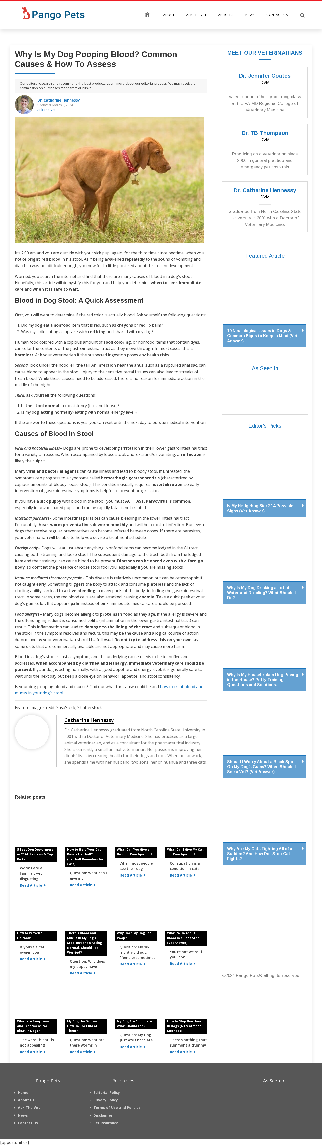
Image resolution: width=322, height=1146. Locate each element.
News (250, 14)
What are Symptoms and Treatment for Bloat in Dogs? (33, 1026)
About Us (26, 1100)
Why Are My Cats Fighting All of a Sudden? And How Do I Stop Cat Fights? (259, 854)
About (169, 14)
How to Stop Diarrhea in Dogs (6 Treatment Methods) (184, 1026)
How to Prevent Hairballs (29, 935)
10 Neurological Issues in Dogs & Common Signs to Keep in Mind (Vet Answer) (262, 336)
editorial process (154, 83)
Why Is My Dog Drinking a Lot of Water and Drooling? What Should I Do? (261, 593)
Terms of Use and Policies (117, 1107)
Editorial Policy (106, 1092)
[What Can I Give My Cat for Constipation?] (186, 829)
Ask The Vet (196, 14)
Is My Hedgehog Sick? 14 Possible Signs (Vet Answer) (260, 508)
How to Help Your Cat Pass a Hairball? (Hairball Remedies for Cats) (85, 856)
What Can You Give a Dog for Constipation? (134, 851)
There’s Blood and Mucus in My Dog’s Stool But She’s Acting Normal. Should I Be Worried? (84, 943)
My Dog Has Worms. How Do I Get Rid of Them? (83, 1026)
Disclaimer (102, 1115)
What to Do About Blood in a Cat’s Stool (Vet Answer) (183, 938)
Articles (225, 14)
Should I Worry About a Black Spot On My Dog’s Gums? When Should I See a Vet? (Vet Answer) (261, 767)
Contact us (277, 14)
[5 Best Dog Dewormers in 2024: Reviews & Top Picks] (36, 829)
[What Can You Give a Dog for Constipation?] (136, 829)
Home (147, 14)
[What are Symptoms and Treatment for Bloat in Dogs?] (36, 1000)
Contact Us (28, 1122)
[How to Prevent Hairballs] (36, 912)
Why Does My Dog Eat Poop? (134, 935)
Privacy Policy (105, 1100)
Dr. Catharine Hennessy (58, 100)
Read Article (31, 885)
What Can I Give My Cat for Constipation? (185, 851)
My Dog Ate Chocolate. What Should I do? (135, 1023)
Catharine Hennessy (89, 720)
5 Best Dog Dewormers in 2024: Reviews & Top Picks (35, 854)
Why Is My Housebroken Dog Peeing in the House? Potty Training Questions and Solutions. (262, 679)
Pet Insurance (105, 1122)
